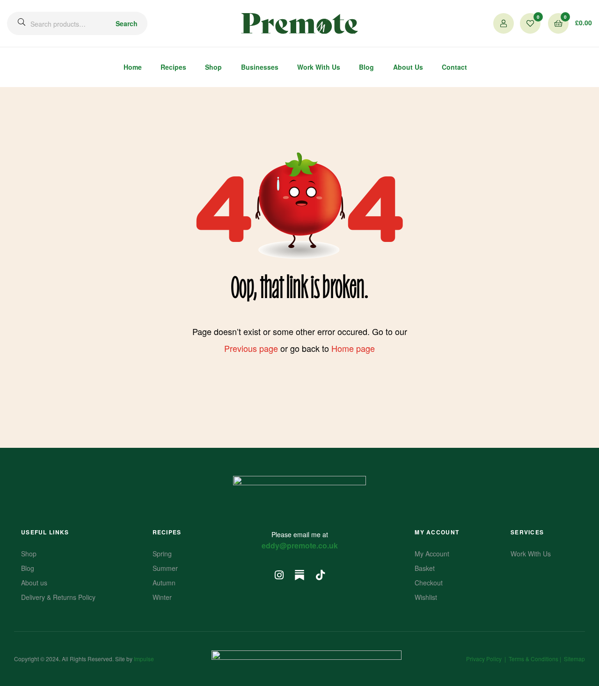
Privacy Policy (484, 659)
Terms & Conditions (533, 659)
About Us (408, 67)
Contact (454, 67)
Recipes (173, 67)
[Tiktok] (320, 575)
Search (127, 23)
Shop (213, 67)
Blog (366, 67)
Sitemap (574, 659)
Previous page (251, 348)
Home (133, 67)
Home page (353, 348)
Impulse (144, 659)
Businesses (259, 67)
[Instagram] (279, 575)
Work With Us (318, 67)
